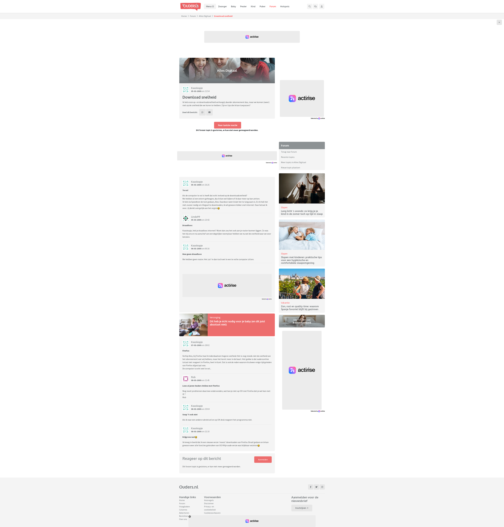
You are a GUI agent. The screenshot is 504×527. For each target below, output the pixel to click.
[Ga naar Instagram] (322, 487)
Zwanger (222, 6)
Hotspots (284, 6)
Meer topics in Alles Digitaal (293, 162)
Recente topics (288, 157)
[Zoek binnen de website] (309, 6)
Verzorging (215, 317)
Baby (233, 6)
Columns (183, 509)
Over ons (183, 519)
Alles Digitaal (205, 16)
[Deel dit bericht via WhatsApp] (202, 112)
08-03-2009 (196, 380)
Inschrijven (300, 508)
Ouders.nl (188, 487)
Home (184, 16)
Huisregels (209, 500)
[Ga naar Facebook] (310, 487)
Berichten (183, 516)
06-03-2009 (196, 248)
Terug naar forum (289, 151)
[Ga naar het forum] (315, 6)
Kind (253, 6)
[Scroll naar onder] (499, 22)
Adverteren (184, 513)
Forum (273, 6)
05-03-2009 (196, 91)
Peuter (243, 6)
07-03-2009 (196, 345)
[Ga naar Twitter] (316, 487)
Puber (262, 6)
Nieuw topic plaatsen (290, 167)
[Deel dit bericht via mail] (209, 112)
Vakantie (285, 302)
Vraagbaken (184, 506)
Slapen (284, 207)
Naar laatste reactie (227, 125)
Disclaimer (209, 503)
